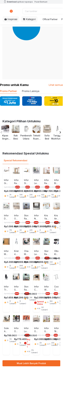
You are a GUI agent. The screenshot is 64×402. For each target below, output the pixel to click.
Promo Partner (8, 91)
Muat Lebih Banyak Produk (31, 363)
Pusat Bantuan (40, 2)
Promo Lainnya (30, 91)
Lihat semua (56, 84)
